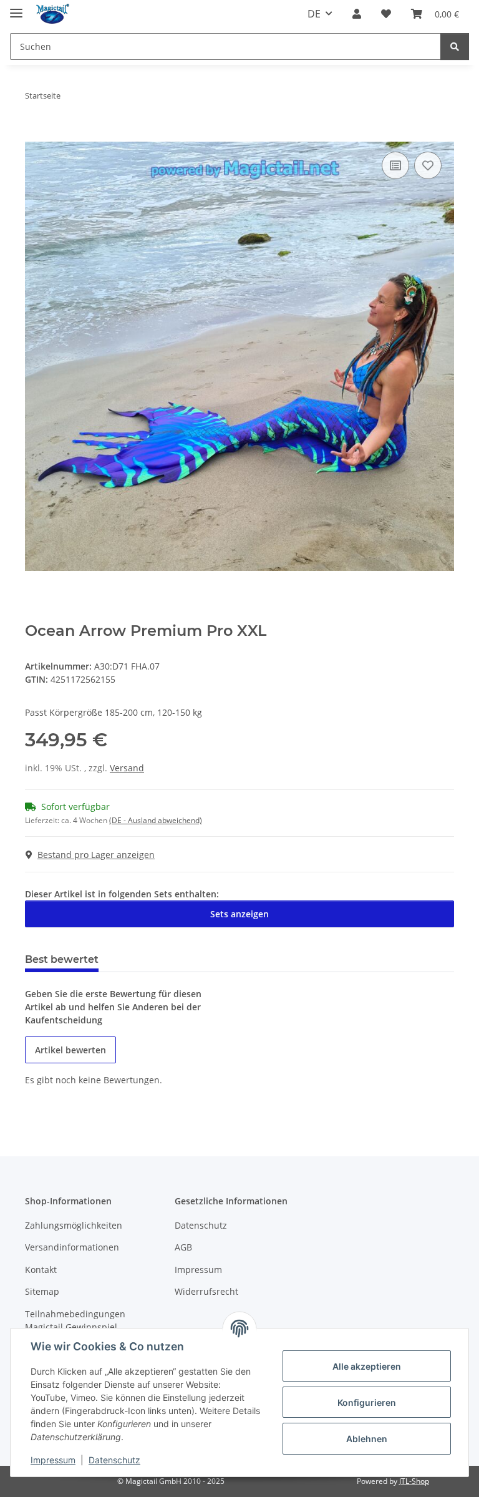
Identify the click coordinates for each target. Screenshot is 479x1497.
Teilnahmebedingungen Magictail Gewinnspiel (75, 1320)
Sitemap (42, 1291)
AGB (183, 1247)
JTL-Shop (414, 1481)
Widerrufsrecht (206, 1291)
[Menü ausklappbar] (16, 8)
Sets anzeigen (239, 914)
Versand (127, 768)
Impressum (53, 1460)
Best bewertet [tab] (62, 959)
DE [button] (314, 14)
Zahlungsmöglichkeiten (73, 1225)
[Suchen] (454, 46)
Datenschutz (114, 1460)
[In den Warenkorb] (35, 135)
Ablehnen (366, 1438)
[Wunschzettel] (386, 13)
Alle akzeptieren (366, 1366)
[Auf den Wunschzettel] (428, 165)
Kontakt (41, 1269)
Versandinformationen (72, 1247)
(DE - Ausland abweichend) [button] (155, 820)
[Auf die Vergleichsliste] (395, 165)
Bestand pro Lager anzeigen (96, 855)
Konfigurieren (366, 1402)
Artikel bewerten (70, 1050)
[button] (356, 13)
